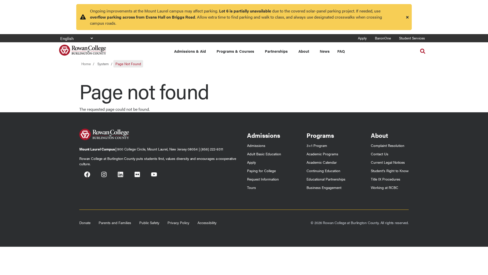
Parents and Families (115, 222)
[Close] (407, 17)
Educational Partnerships (326, 179)
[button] (422, 51)
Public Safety (149, 222)
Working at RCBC (384, 187)
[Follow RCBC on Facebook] (87, 175)
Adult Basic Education (264, 153)
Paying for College (261, 170)
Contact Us (379, 153)
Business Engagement (324, 187)
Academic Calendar (322, 162)
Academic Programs (322, 153)
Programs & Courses (235, 51)
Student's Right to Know (390, 170)
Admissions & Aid (190, 51)
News (325, 51)
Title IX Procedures (385, 179)
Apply (362, 37)
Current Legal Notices (388, 162)
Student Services (412, 37)
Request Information (263, 179)
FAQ (341, 51)
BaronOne (383, 37)
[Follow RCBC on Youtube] (154, 175)
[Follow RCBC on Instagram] (104, 175)
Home (86, 63)
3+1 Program (317, 145)
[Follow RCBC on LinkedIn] (120, 175)
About (303, 51)
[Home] (82, 48)
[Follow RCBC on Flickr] (137, 175)
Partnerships (276, 51)
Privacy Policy (178, 222)
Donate (84, 222)
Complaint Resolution (387, 145)
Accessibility (207, 222)
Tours (251, 187)
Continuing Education (323, 170)
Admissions (256, 145)
